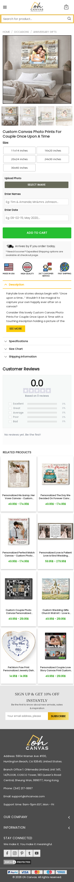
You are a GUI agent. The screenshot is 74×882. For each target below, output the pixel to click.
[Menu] (5, 7)
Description (16, 284)
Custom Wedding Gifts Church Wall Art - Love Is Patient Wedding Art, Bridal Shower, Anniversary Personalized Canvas (55, 612)
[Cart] (66, 7)
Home (6, 32)
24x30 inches (53, 159)
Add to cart (37, 233)
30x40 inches (19, 167)
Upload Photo (13, 178)
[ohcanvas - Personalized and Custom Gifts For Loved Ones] (37, 7)
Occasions (21, 32)
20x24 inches (19, 159)
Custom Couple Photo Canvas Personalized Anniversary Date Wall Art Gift (18, 612)
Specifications (18, 341)
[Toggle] (6, 284)
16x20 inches (53, 150)
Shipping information (23, 356)
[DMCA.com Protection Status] (39, 861)
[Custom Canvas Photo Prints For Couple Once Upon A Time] (18, 474)
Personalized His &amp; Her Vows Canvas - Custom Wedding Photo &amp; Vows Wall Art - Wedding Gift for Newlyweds (18, 497)
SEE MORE (16, 328)
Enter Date (11, 210)
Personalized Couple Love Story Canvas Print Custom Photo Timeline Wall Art (55, 669)
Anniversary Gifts (45, 32)
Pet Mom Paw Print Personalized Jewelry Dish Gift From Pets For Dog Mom (18, 669)
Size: (6, 143)
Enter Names (13, 194)
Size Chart (16, 349)
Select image (36, 184)
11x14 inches (19, 150)
